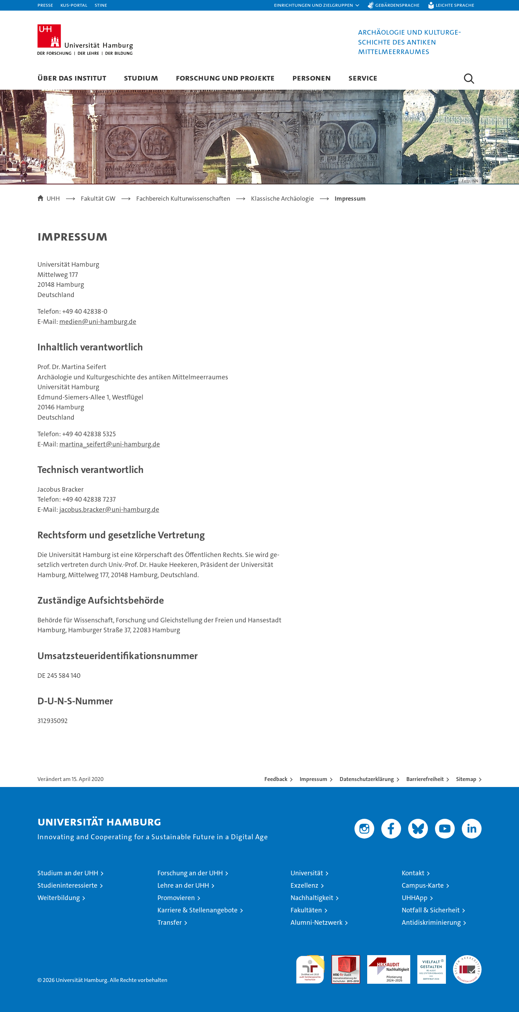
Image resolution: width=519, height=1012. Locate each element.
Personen (311, 77)
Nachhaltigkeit (312, 897)
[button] (317, 5)
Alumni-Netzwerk (316, 922)
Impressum (313, 779)
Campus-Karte (423, 885)
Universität (307, 873)
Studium (141, 77)
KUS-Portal (73, 4)
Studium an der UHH (67, 873)
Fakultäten (306, 910)
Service (362, 77)
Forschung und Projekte (225, 77)
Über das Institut (71, 77)
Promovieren (176, 897)
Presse (45, 4)
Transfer (169, 922)
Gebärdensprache (397, 4)
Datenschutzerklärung (367, 779)
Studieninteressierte (67, 885)
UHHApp (415, 897)
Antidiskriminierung (431, 922)
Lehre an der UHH (183, 885)
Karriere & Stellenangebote (197, 910)
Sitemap (466, 779)
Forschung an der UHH (190, 873)
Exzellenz (304, 885)
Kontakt (413, 873)
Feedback (275, 779)
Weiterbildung (58, 897)
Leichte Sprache (455, 4)
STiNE (101, 4)
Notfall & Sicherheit (431, 910)
